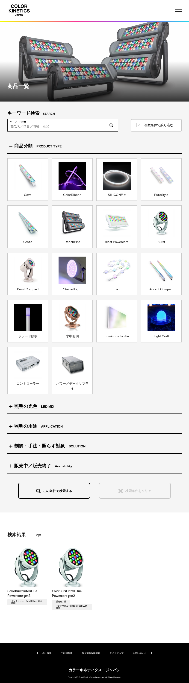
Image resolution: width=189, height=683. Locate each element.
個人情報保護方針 (91, 653)
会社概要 (46, 653)
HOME (15, 26)
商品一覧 (29, 26)
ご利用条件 (66, 653)
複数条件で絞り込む (158, 125)
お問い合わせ (140, 653)
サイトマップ (117, 653)
